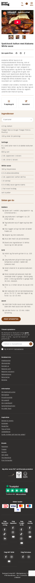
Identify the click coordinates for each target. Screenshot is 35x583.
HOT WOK (4, 455)
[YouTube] (13, 537)
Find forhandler (6, 460)
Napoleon (4, 446)
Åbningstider (5, 363)
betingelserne (18, 349)
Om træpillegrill (6, 403)
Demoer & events (7, 421)
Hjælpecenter (6, 360)
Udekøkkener (5, 432)
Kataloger (4, 423)
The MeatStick (6, 458)
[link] (26, 4)
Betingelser (5, 395)
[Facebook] (4, 529)
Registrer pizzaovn (7, 371)
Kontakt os (5, 366)
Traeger (4, 449)
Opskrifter (4, 426)
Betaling (4, 380)
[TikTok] (4, 534)
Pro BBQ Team (6, 408)
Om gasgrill (5, 400)
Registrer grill (6, 369)
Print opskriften (11, 319)
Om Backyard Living (8, 392)
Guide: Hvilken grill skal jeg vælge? (13, 434)
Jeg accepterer (9, 349)
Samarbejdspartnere (8, 406)
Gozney (4, 452)
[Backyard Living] (5, 4)
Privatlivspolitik (6, 397)
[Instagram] (13, 532)
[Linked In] (5, 538)
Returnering (5, 377)
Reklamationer (6, 374)
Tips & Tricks (5, 429)
